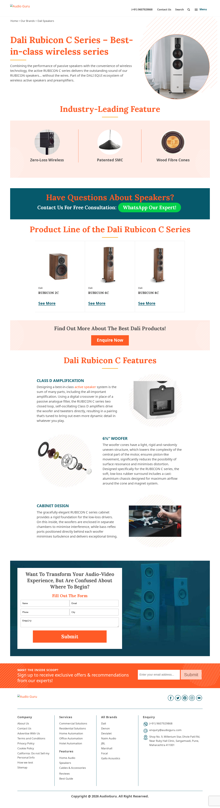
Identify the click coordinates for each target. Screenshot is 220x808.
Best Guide (66, 778)
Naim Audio (108, 738)
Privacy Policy (25, 743)
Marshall (106, 748)
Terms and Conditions (31, 738)
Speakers (65, 763)
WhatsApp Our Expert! (149, 207)
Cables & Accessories (72, 768)
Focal (104, 753)
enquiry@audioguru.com (165, 730)
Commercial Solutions (73, 723)
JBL (103, 743)
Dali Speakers (46, 21)
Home (14, 21)
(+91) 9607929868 (142, 9)
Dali (103, 723)
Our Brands (28, 21)
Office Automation (71, 738)
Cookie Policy (25, 748)
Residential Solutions (72, 728)
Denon (105, 728)
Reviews (64, 773)
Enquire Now (110, 340)
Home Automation (71, 733)
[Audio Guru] (20, 6)
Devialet (106, 733)
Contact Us (164, 9)
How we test (25, 762)
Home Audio (67, 758)
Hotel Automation (70, 743)
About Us (23, 723)
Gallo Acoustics (110, 758)
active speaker (85, 387)
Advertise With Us (28, 733)
